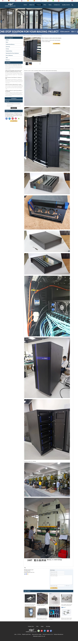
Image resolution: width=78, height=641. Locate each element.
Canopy (7, 48)
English (5, 0)
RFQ (45, 4)
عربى (54, 0)
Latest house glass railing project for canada (13, 84)
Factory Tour (31, 626)
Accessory (8, 46)
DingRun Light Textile (26, 634)
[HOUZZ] (19, 118)
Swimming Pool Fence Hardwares (12, 53)
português (36, 0)
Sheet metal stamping (19, 35)
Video (42, 626)
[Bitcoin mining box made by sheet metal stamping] (32, 49)
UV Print (19, 634)
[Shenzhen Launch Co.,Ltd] (10, 6)
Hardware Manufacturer (58, 634)
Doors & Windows (9, 55)
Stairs (7, 42)
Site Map (48, 626)
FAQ (37, 626)
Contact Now (13, 121)
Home (25, 4)
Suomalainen (67, 0)
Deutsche (11, 0)
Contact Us (57, 4)
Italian (49, 0)
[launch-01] (26, 574)
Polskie (60, 0)
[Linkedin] (9, 118)
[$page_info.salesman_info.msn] (24, 574)
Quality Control (66, 4)
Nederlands (74, 0)
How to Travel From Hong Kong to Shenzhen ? (13, 64)
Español (30, 0)
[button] (76, 21)
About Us (31, 4)
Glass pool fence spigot (36, 634)
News (50, 4)
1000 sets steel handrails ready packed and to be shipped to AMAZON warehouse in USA (13, 71)
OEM (13, 35)
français (17, 0)
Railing (7, 39)
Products (39, 4)
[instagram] (16, 118)
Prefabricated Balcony (10, 44)
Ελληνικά (43, 0)
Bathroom (8, 59)
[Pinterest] (12, 118)
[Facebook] (6, 118)
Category (9, 35)
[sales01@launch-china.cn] (27, 574)
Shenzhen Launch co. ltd (47, 634)
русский (23, 0)
